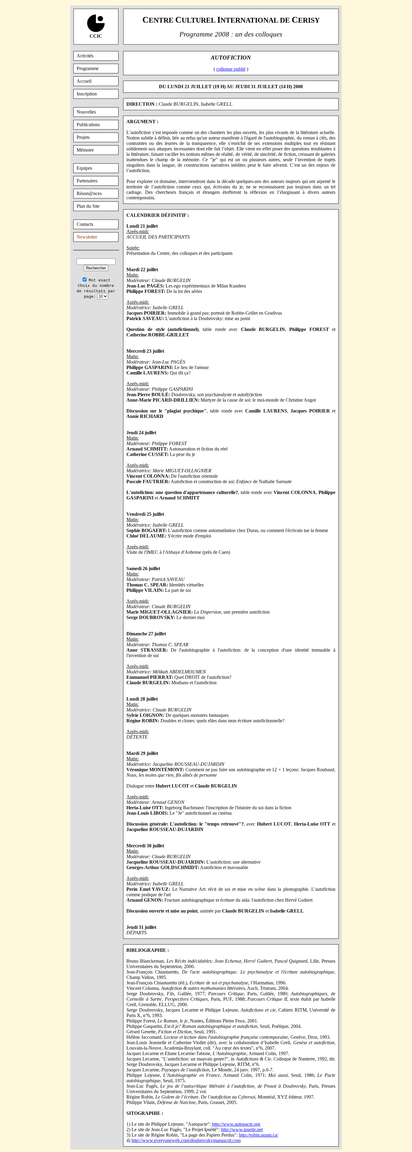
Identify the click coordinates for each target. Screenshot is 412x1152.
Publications (88, 124)
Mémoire (85, 149)
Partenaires (87, 180)
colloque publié (231, 69)
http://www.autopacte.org (236, 1124)
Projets (83, 137)
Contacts (85, 224)
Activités (85, 55)
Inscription (87, 93)
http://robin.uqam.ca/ (258, 1135)
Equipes (84, 168)
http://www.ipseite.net (242, 1129)
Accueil (84, 81)
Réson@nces (89, 193)
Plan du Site (88, 206)
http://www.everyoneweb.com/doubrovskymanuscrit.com (186, 1140)
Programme (88, 68)
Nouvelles (86, 111)
